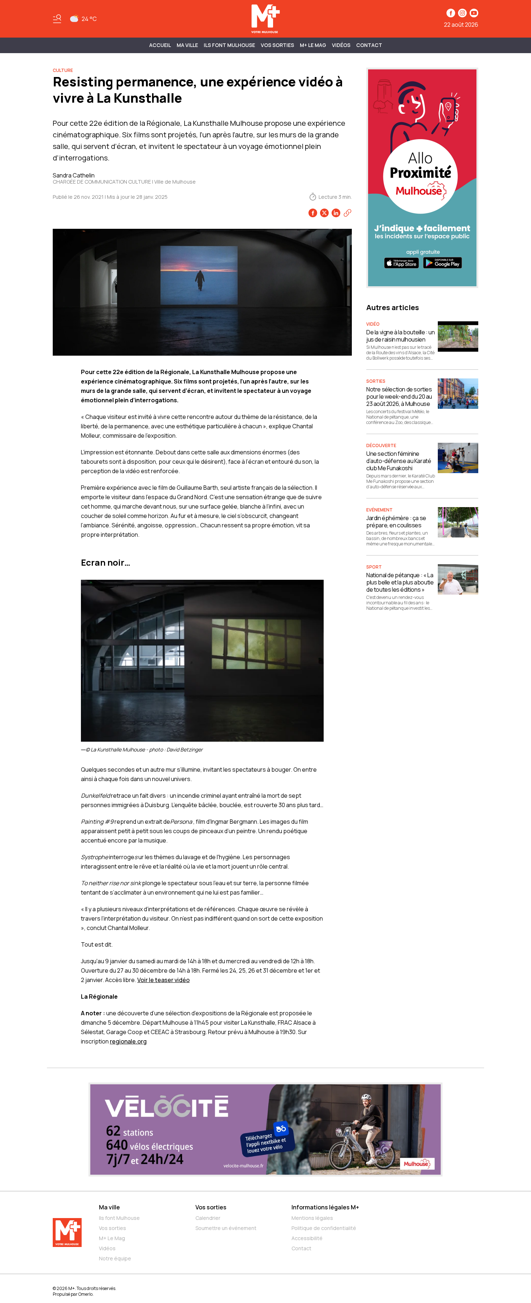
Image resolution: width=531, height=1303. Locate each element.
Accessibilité (307, 1238)
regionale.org (128, 1041)
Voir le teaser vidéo (163, 980)
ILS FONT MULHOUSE (229, 45)
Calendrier (207, 1217)
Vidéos (341, 45)
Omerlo (85, 1294)
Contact (369, 45)
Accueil (160, 45)
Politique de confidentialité (324, 1228)
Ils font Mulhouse (119, 1217)
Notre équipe (115, 1258)
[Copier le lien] (347, 213)
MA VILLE (187, 45)
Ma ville (109, 1207)
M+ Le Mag (313, 45)
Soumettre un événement (225, 1228)
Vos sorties (277, 45)
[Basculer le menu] (57, 18)
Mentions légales (312, 1217)
